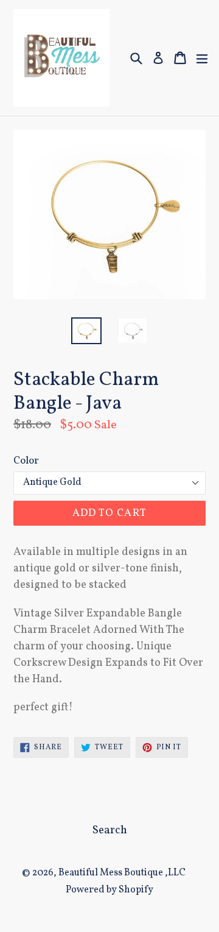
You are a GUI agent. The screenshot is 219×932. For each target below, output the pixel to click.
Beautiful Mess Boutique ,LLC (122, 873)
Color (26, 461)
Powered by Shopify (109, 890)
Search (109, 830)
